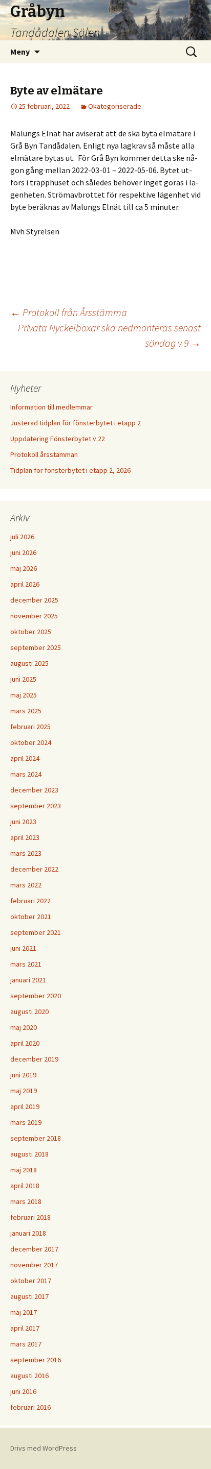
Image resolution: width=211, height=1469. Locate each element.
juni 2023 (23, 821)
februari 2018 (30, 1217)
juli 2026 (22, 536)
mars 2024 (25, 774)
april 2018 (24, 1185)
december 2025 (34, 600)
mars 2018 (25, 1201)
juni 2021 (23, 948)
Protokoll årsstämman (44, 454)
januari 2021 (28, 979)
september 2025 (35, 647)
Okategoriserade (114, 106)
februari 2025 (30, 726)
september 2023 (35, 805)
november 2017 (34, 1264)
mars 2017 (25, 1343)
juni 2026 (23, 552)
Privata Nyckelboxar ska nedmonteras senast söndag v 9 (109, 335)
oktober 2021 (30, 916)
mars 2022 (25, 884)
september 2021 (35, 932)
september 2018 (35, 1138)
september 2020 (35, 995)
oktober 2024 (30, 742)
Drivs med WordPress (43, 1448)
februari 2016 (30, 1407)
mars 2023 (25, 853)
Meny (20, 51)
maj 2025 (23, 695)
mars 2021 (25, 964)
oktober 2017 (30, 1280)
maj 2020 (23, 1027)
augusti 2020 (29, 1011)
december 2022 (34, 869)
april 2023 (24, 837)
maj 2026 (23, 568)
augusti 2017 (29, 1296)
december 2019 (34, 1059)
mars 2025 (25, 710)
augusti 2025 (29, 663)
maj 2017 (23, 1312)
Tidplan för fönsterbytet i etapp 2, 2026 (70, 470)
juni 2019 (23, 1074)
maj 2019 (23, 1090)
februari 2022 (30, 900)
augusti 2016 (29, 1375)
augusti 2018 (29, 1154)
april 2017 (24, 1328)
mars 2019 (25, 1122)
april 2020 (24, 1043)
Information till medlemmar (51, 407)
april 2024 (24, 758)
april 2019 (24, 1106)
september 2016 (35, 1359)
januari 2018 (28, 1233)
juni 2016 (23, 1391)
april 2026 (24, 584)
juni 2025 (23, 679)
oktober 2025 (30, 631)
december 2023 (34, 789)
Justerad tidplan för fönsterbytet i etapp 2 (75, 422)
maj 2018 (23, 1169)
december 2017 (34, 1249)
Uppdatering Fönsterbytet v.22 (57, 438)
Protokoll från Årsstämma (68, 312)
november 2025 (34, 615)
